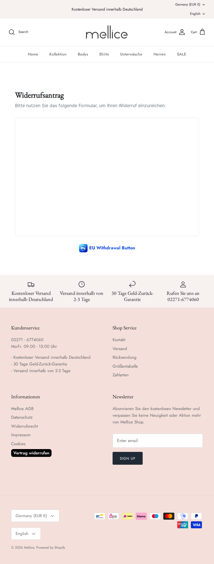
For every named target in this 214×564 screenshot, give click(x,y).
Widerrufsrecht (24, 426)
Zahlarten (121, 375)
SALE (181, 54)
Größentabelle (125, 366)
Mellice (29, 547)
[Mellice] (107, 32)
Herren (160, 54)
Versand (120, 349)
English (195, 13)
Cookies (18, 444)
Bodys (83, 54)
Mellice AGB (22, 409)
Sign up (127, 458)
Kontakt (119, 340)
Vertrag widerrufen (31, 453)
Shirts (104, 54)
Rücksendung (125, 357)
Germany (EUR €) (187, 4)
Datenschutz (22, 417)
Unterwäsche (131, 54)
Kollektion (58, 54)
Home (33, 54)
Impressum (21, 435)
